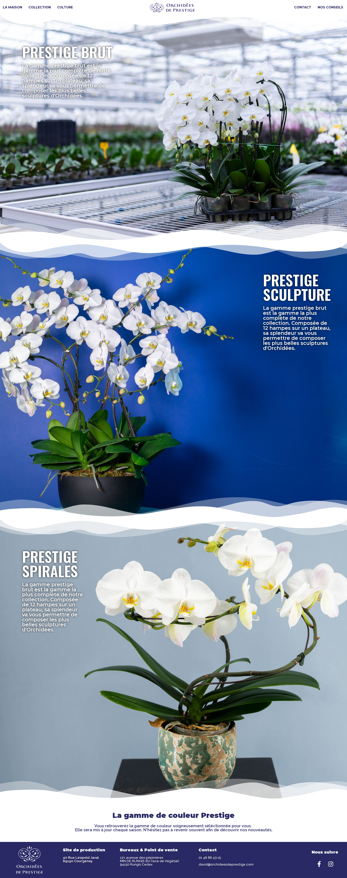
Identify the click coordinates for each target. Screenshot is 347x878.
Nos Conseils (330, 7)
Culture (65, 7)
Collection (40, 7)
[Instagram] (331, 864)
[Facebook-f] (319, 864)
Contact (302, 7)
